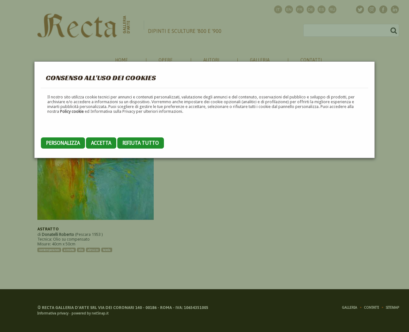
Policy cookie (72, 111)
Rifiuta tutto (140, 143)
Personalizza (63, 143)
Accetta (101, 143)
